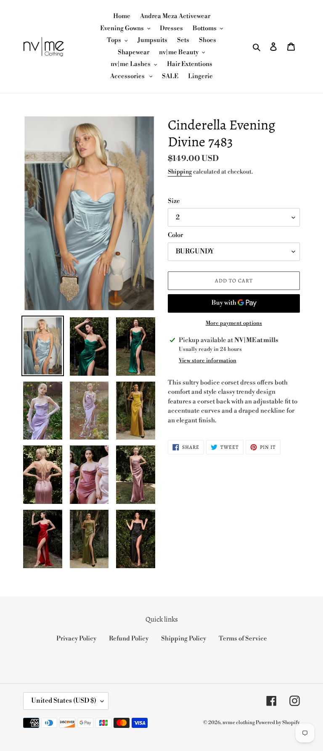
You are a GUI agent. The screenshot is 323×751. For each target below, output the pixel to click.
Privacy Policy (76, 639)
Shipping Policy (183, 639)
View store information (207, 360)
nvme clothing (239, 722)
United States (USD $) (63, 700)
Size (174, 201)
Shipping (180, 172)
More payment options (234, 323)
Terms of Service (243, 639)
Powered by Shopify (278, 722)
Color (175, 235)
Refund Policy (128, 639)
